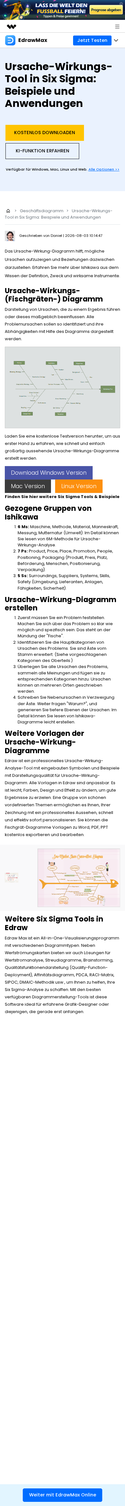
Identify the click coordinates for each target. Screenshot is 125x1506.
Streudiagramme (63, 960)
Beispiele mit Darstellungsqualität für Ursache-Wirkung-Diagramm (62, 775)
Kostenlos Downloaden (44, 132)
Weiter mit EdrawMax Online (62, 1495)
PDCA (82, 975)
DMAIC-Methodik (37, 982)
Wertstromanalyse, (24, 960)
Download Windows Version (49, 473)
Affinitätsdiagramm (54, 975)
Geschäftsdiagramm (41, 210)
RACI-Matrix (101, 975)
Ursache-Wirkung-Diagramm (44, 251)
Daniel (57, 235)
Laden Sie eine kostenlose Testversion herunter (54, 436)
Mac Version (28, 486)
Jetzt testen (92, 40)
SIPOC (11, 982)
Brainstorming (98, 960)
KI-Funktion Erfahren (42, 151)
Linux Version (78, 486)
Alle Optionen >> (104, 169)
